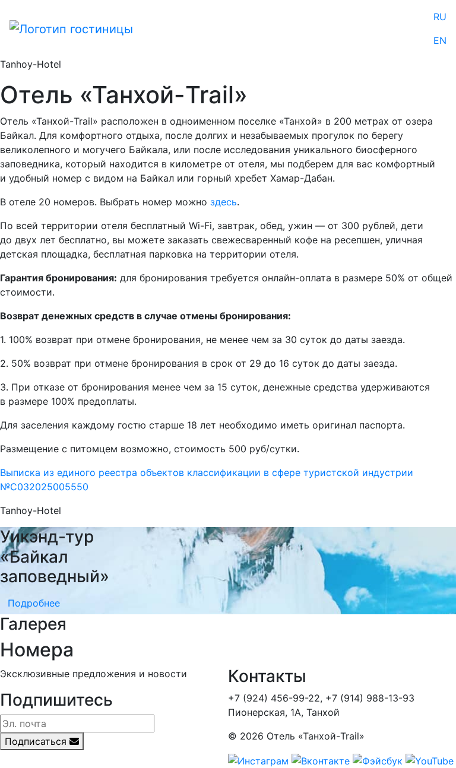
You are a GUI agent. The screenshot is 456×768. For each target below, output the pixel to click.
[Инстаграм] (258, 760)
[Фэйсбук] (378, 760)
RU (439, 17)
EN (439, 40)
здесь (223, 202)
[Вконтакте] (321, 760)
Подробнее (34, 603)
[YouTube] (430, 760)
